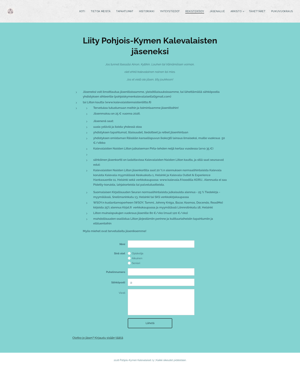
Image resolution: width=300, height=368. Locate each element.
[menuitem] (83, 11)
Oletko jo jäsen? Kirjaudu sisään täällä (97, 337)
